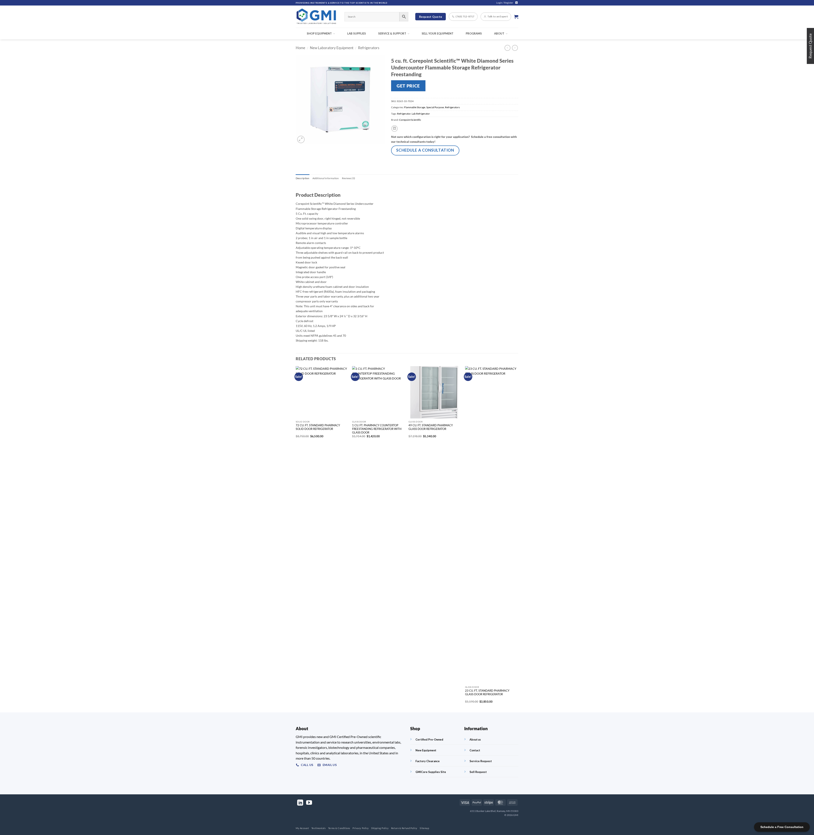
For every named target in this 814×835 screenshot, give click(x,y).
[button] (504, 3)
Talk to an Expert (497, 16)
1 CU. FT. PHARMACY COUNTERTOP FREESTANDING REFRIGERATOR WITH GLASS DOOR (376, 429)
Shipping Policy (380, 828)
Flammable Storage (414, 107)
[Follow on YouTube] (309, 803)
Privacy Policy (361, 828)
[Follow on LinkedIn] (516, 2)
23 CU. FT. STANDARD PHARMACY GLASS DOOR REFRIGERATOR (487, 692)
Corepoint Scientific (410, 119)
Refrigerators (368, 48)
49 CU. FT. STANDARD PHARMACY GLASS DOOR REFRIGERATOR (430, 427)
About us (475, 739)
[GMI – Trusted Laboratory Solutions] (317, 17)
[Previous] (296, 539)
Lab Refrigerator (421, 113)
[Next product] (507, 48)
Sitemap (424, 828)
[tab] (302, 178)
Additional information (325, 178)
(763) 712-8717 (465, 16)
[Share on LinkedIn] (394, 128)
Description (302, 178)
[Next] (517, 539)
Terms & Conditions (339, 828)
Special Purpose (435, 107)
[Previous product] (515, 48)
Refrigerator (404, 113)
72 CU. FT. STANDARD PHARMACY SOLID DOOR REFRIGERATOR (318, 427)
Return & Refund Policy (404, 828)
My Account (302, 828)
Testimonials (318, 828)
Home (300, 48)
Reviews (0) (348, 178)
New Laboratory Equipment (331, 48)
